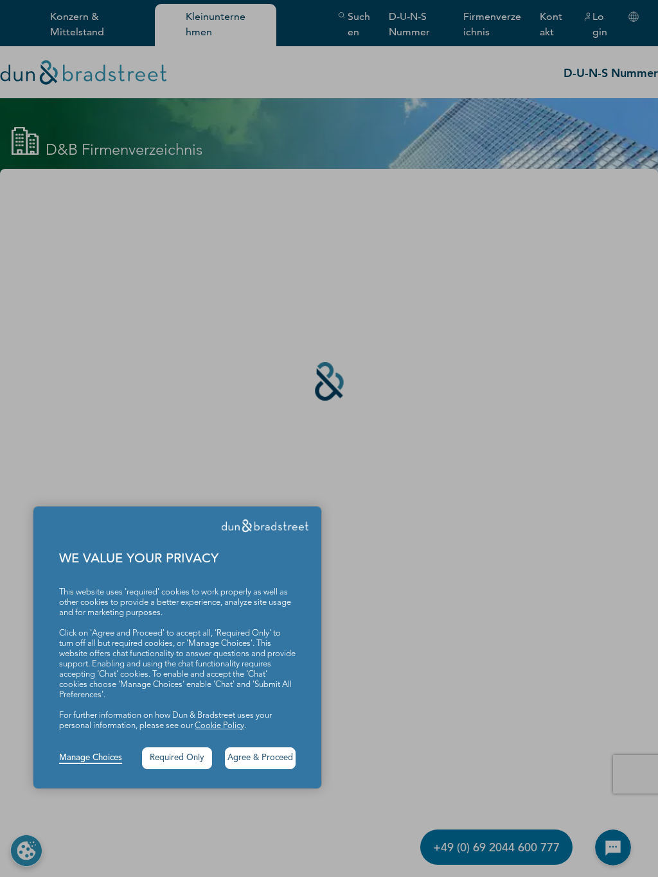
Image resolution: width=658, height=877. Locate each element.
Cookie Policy (219, 726)
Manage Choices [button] (90, 758)
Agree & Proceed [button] (260, 758)
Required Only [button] (177, 758)
